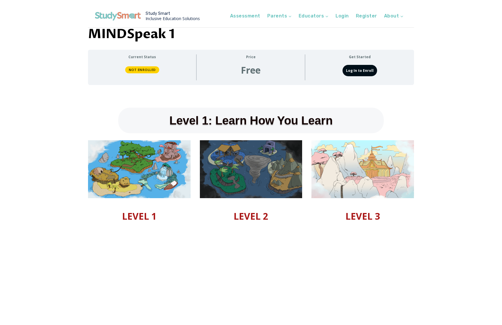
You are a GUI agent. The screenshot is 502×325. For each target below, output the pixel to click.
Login (342, 16)
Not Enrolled (142, 70)
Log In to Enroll (360, 70)
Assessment (245, 16)
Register (366, 16)
